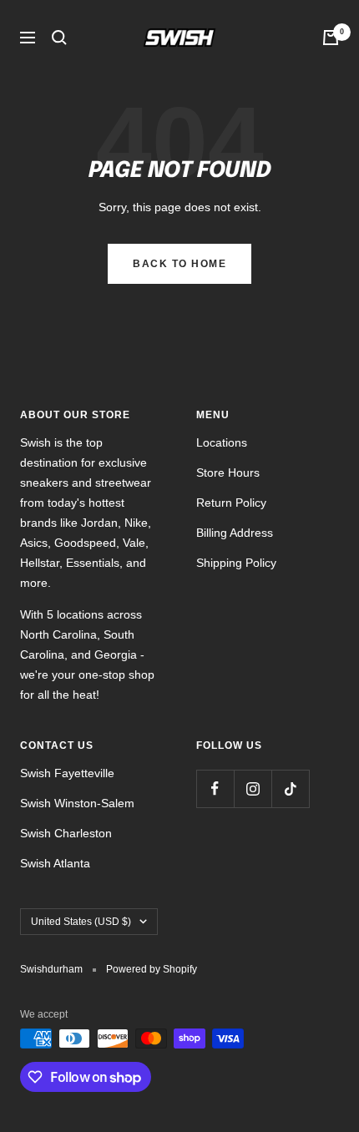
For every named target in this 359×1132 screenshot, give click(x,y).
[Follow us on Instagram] (252, 788)
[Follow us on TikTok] (290, 788)
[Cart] (330, 37)
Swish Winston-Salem (77, 803)
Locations (221, 442)
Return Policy (231, 502)
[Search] (59, 37)
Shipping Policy (236, 562)
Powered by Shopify (151, 969)
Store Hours (228, 472)
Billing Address (234, 532)
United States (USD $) (81, 921)
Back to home (179, 264)
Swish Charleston (66, 833)
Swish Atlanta (55, 863)
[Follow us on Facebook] (215, 788)
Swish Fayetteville (67, 773)
